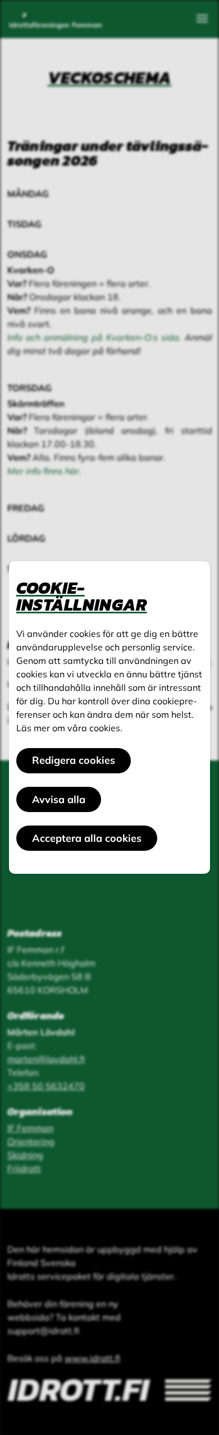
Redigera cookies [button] (73, 760)
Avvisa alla (58, 799)
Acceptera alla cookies (87, 838)
